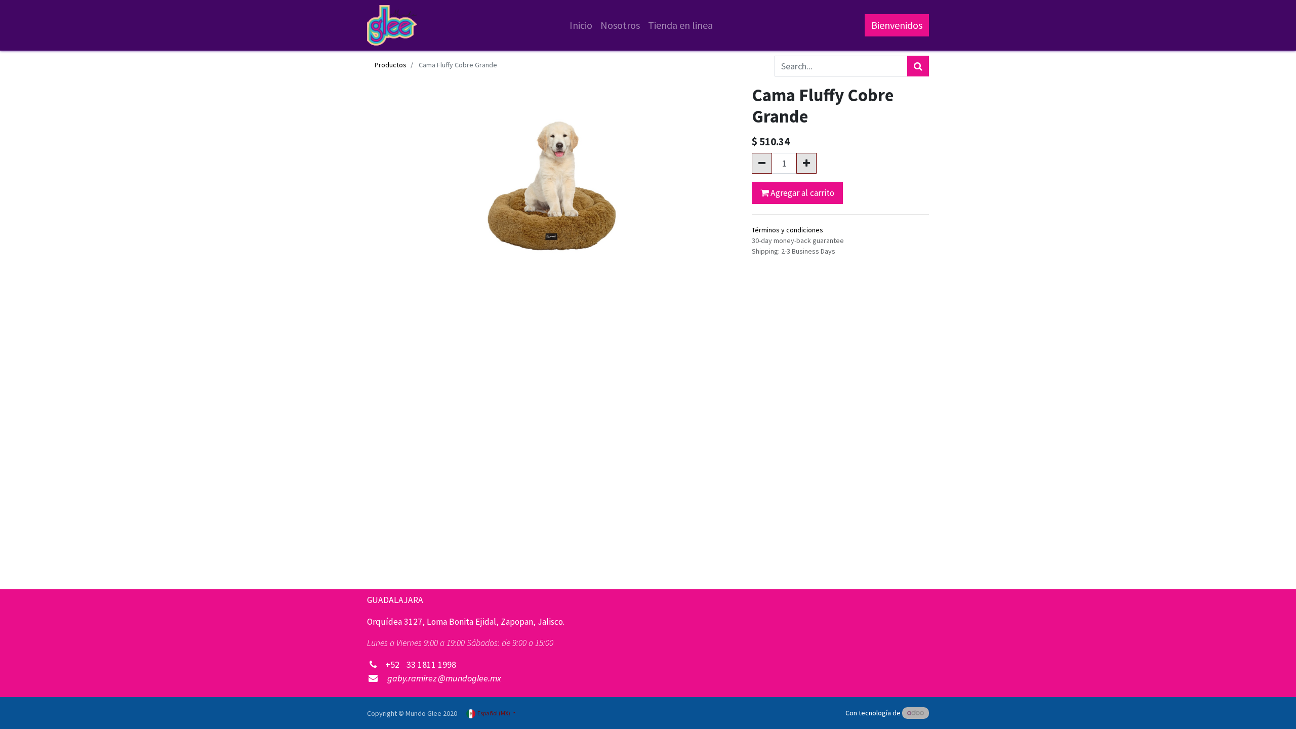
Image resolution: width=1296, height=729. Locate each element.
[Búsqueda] (918, 66)
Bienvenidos (896, 25)
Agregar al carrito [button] (801, 192)
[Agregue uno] (806, 163)
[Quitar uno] (762, 163)
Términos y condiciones (787, 229)
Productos (391, 64)
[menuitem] (580, 25)
